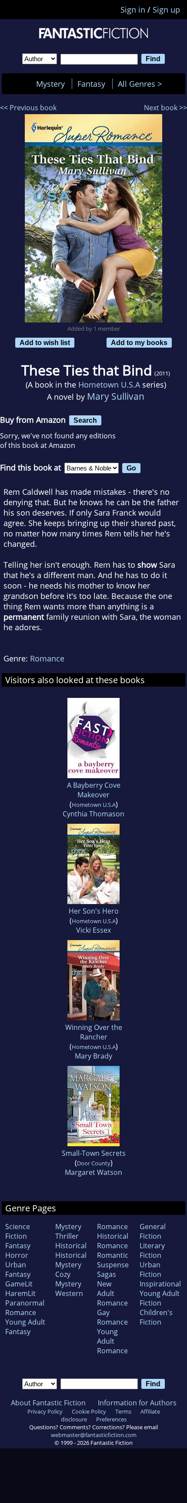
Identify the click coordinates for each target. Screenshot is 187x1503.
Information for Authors (137, 1403)
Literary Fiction (152, 1250)
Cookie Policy (89, 1411)
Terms (123, 1411)
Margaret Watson (93, 1172)
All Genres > (142, 84)
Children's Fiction (156, 1317)
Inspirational (160, 1284)
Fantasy (91, 84)
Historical (71, 1245)
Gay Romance (112, 1317)
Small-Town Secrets (94, 1153)
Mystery (50, 84)
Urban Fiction (150, 1269)
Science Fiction (17, 1231)
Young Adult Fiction (160, 1298)
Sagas (106, 1274)
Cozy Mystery (68, 1279)
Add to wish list (45, 342)
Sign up (166, 9)
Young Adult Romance (112, 1341)
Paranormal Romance (24, 1307)
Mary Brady (93, 1056)
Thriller (67, 1236)
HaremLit (20, 1293)
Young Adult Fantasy (25, 1326)
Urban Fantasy (17, 1269)
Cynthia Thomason (93, 814)
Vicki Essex (93, 930)
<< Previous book (28, 107)
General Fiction (153, 1231)
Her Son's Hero (94, 911)
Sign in (132, 9)
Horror (16, 1255)
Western (69, 1293)
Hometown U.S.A (109, 384)
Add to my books (139, 342)
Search (85, 420)
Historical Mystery (71, 1259)
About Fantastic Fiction (48, 1403)
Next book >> (165, 107)
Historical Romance (112, 1240)
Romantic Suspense (113, 1259)
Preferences (111, 1419)
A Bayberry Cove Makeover (93, 789)
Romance (47, 658)
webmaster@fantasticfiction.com (94, 1435)
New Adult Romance (112, 1293)
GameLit (19, 1284)
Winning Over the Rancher (93, 1032)
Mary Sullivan (115, 396)
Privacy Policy (45, 1411)
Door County (93, 1163)
